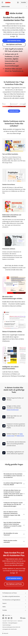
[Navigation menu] (2, 2)
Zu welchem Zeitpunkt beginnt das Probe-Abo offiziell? (13, 483)
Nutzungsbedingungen (12, 622)
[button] (18, 2)
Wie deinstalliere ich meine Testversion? (11, 534)
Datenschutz (4, 622)
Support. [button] (4, 603)
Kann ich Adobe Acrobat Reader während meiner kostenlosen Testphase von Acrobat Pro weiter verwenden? (12, 525)
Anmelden (23, 2)
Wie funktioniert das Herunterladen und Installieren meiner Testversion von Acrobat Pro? (13, 475)
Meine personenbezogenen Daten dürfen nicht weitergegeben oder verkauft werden (11, 628)
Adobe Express (20, 435)
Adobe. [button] (4, 606)
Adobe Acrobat (6, 6)
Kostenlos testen (14, 111)
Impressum (20, 620)
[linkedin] (11, 618)
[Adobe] (8, 2)
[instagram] (6, 618)
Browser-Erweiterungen (13, 409)
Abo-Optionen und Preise (14, 44)
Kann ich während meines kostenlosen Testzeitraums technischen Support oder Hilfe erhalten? (12, 514)
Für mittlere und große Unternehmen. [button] (11, 596)
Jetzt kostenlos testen (14, 40)
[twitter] (8, 618)
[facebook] (3, 618)
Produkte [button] (4, 610)
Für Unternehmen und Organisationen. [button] (11, 599)
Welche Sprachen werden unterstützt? (10, 541)
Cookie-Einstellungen (6, 625)
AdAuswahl (6, 633)
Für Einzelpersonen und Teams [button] (9, 593)
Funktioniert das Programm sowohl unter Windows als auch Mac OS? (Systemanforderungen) (13, 504)
